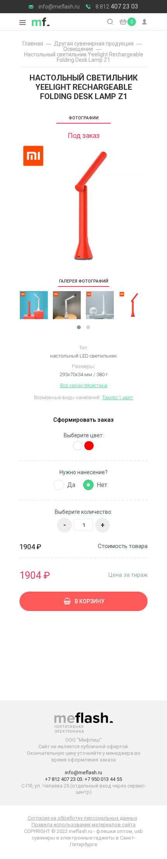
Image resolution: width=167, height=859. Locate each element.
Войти (145, 21)
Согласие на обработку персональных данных (82, 818)
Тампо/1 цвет (117, 397)
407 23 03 (117, 6)
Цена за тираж (128, 574)
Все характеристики (83, 385)
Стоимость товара (123, 546)
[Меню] (22, 22)
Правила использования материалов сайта (83, 825)
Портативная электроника (41, 21)
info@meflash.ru (59, 6)
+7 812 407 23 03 (63, 779)
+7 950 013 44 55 (103, 779)
